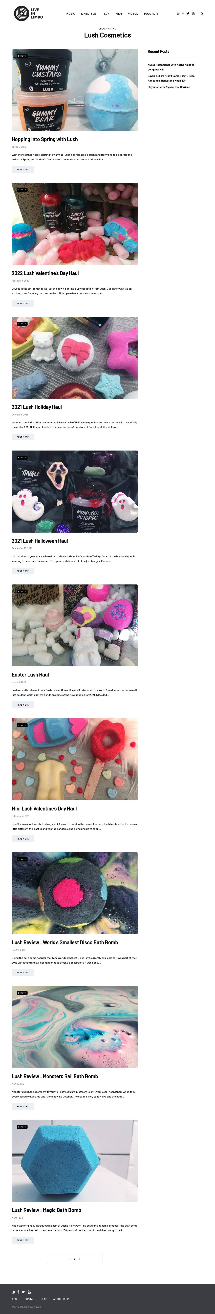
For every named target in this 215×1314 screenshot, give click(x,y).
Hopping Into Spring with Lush (45, 139)
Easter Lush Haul (30, 674)
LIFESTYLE (88, 13)
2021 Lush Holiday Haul (37, 407)
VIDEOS (133, 13)
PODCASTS (151, 13)
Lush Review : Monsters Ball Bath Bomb (55, 1076)
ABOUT (16, 1299)
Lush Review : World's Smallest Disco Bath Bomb (65, 942)
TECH (106, 13)
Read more (23, 169)
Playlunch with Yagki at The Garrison (169, 86)
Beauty (22, 56)
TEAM (43, 1299)
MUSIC (70, 13)
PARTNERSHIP (60, 1299)
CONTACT (30, 1299)
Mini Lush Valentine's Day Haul (44, 808)
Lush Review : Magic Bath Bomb (46, 1210)
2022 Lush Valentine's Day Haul (45, 273)
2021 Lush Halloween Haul (40, 541)
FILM (119, 13)
